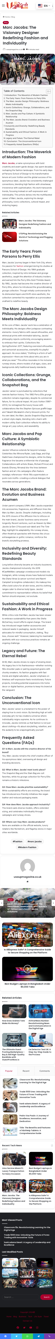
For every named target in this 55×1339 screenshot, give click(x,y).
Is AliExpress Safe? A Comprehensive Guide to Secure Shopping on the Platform (40, 1199)
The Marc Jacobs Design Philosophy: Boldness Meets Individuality (27, 102)
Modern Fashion (27, 847)
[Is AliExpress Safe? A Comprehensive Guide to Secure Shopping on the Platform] (41, 1186)
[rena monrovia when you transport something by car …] (10, 1273)
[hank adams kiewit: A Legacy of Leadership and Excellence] (10, 1107)
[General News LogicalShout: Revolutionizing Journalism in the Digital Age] (10, 1283)
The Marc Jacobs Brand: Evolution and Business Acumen (28, 121)
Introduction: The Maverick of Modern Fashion (26, 95)
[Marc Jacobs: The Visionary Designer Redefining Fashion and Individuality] (9, 224)
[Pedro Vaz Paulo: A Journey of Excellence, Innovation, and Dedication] (10, 1119)
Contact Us (27, 1321)
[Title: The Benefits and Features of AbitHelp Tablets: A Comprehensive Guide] (10, 1131)
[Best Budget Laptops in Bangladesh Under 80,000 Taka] (41, 1158)
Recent (26, 1071)
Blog (13, 17)
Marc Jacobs (8, 163)
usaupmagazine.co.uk (14, 49)
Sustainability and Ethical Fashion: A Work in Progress (26, 133)
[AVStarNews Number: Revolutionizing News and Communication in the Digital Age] (41, 1011)
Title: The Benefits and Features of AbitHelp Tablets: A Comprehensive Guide (34, 1130)
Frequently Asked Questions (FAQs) (22, 144)
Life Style (38, 1316)
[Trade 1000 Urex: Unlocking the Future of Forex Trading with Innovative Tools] (10, 1095)
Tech (10, 900)
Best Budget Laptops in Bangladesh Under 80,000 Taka (40, 1171)
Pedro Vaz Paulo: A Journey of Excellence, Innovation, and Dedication (34, 1118)
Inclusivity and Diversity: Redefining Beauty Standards (25, 127)
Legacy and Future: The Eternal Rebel (23, 138)
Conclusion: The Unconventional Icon (24, 141)
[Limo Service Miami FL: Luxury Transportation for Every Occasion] (14, 1159)
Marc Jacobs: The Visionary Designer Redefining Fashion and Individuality (35, 224)
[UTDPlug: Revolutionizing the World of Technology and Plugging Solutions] (9, 237)
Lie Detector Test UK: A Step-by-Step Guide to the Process (40, 1052)
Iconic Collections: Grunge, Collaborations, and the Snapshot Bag (27, 109)
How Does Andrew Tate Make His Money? (13, 1022)
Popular (9, 1071)
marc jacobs (35, 841)
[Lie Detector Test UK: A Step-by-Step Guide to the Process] (41, 1040)
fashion (20, 266)
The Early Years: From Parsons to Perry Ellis (26, 98)
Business (22, 1316)
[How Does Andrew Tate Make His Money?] (14, 1011)
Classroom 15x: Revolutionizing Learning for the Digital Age (34, 1081)
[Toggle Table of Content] (47, 91)
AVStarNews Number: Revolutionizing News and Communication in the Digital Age (40, 1024)
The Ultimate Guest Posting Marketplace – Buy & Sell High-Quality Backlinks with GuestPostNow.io (13, 1054)
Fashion (18, 841)
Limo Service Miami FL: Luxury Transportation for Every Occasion (13, 1171)
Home (7, 17)
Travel (46, 1316)
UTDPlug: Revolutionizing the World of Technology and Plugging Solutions (36, 237)
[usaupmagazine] (17, 5)
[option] (27, 903)
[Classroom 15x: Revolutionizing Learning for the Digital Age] (10, 1083)
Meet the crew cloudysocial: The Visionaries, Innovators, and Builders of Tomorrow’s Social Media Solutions (27, 908)
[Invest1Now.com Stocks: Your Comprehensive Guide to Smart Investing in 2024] (45, 1283)
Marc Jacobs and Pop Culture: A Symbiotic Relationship (25, 115)
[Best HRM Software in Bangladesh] (10, 1262)
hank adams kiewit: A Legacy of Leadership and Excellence (34, 1105)
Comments (45, 1071)
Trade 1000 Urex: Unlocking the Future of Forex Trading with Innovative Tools (34, 1094)
